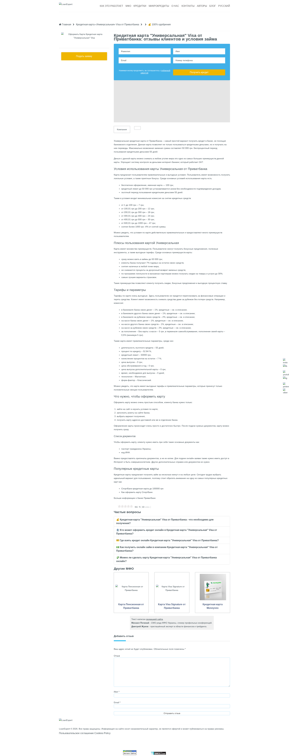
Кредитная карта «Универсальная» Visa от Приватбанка (107, 24)
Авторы (202, 6)
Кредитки (140, 6)
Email (117, 702)
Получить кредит (199, 72)
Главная (66, 24)
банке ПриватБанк (146, 498)
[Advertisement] (172, 101)
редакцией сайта (154, 619)
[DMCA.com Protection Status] (158, 754)
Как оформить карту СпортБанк (136, 492)
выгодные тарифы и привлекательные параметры (171, 386)
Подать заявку (84, 56)
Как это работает (111, 6)
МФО (128, 6)
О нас (175, 6)
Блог (212, 6)
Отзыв (117, 656)
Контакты (188, 6)
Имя (116, 692)
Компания (122, 129)
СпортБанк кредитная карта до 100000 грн (142, 488)
